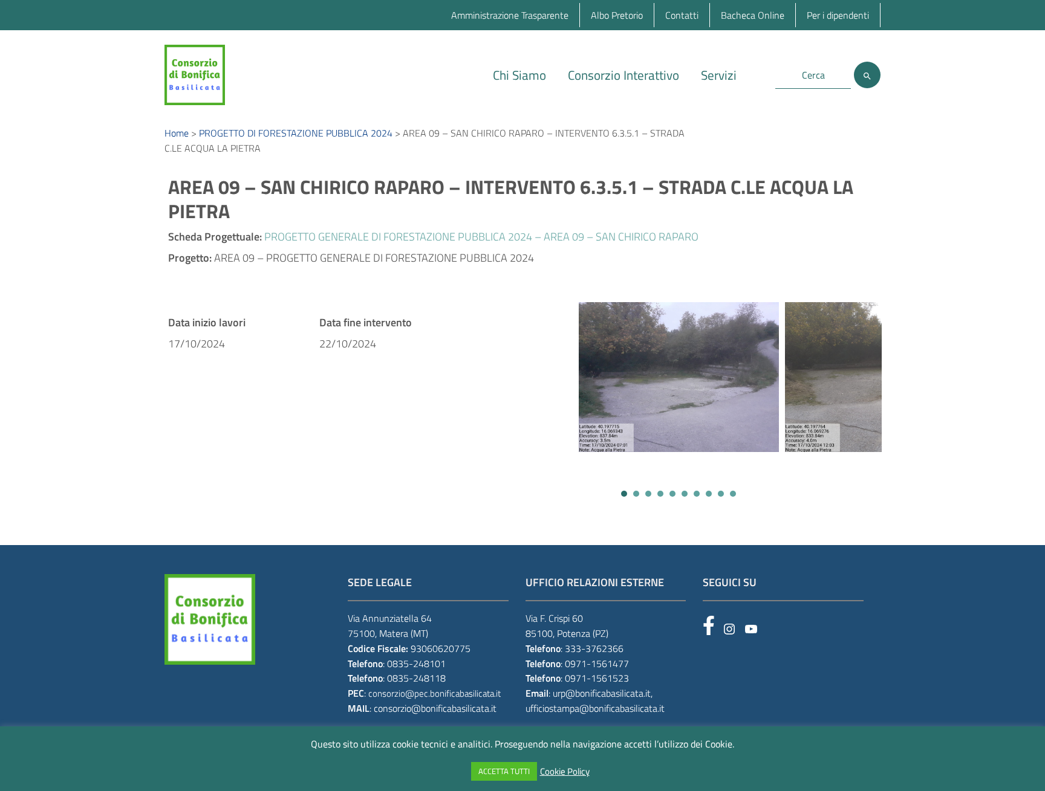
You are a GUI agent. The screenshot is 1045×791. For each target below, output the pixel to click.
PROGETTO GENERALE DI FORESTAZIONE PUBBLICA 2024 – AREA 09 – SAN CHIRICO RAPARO (481, 236)
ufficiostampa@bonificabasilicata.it (595, 708)
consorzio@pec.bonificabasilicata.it (434, 693)
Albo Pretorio (617, 15)
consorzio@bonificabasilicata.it (435, 708)
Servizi (719, 75)
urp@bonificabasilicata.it (602, 693)
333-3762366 (594, 648)
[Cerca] (867, 75)
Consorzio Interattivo (623, 75)
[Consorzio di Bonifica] (194, 74)
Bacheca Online (752, 15)
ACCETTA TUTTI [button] (504, 771)
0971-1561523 (597, 678)
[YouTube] (751, 629)
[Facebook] (709, 625)
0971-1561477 (597, 663)
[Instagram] (729, 629)
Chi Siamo (519, 75)
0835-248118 (416, 678)
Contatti (681, 15)
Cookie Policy (565, 771)
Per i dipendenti (838, 15)
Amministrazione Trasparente (509, 15)
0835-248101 (416, 663)
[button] (624, 494)
